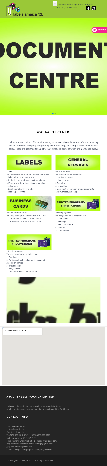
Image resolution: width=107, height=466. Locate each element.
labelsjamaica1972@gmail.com (43, 441)
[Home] (25, 5)
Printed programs (63, 212)
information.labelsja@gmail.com (38, 443)
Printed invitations (15, 251)
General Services (62, 171)
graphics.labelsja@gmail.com (19, 446)
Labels (9, 171)
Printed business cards (17, 212)
